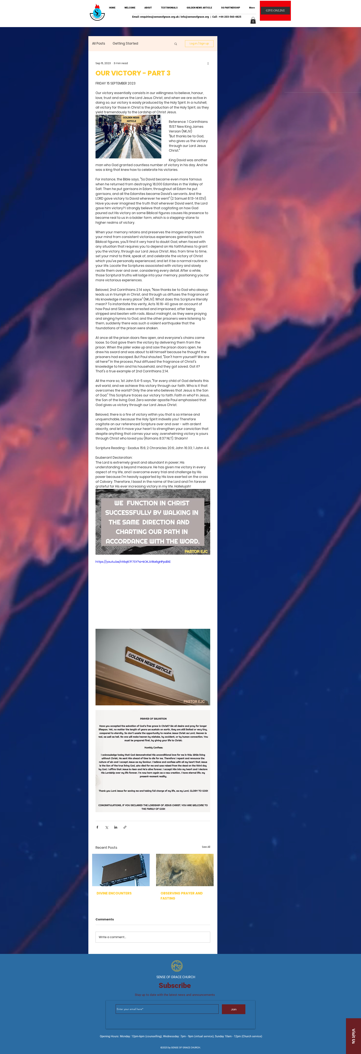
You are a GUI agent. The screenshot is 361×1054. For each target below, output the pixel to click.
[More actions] (208, 63)
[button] (253, 20)
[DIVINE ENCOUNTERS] (121, 870)
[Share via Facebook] (97, 827)
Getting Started (125, 43)
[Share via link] (125, 827)
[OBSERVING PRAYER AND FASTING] (185, 870)
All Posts (98, 43)
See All (206, 847)
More (150, 43)
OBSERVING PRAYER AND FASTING (182, 896)
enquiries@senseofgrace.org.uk (159, 16)
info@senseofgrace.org (195, 16)
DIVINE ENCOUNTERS (114, 893)
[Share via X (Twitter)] (106, 827)
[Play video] (153, 592)
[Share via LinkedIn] (116, 827)
